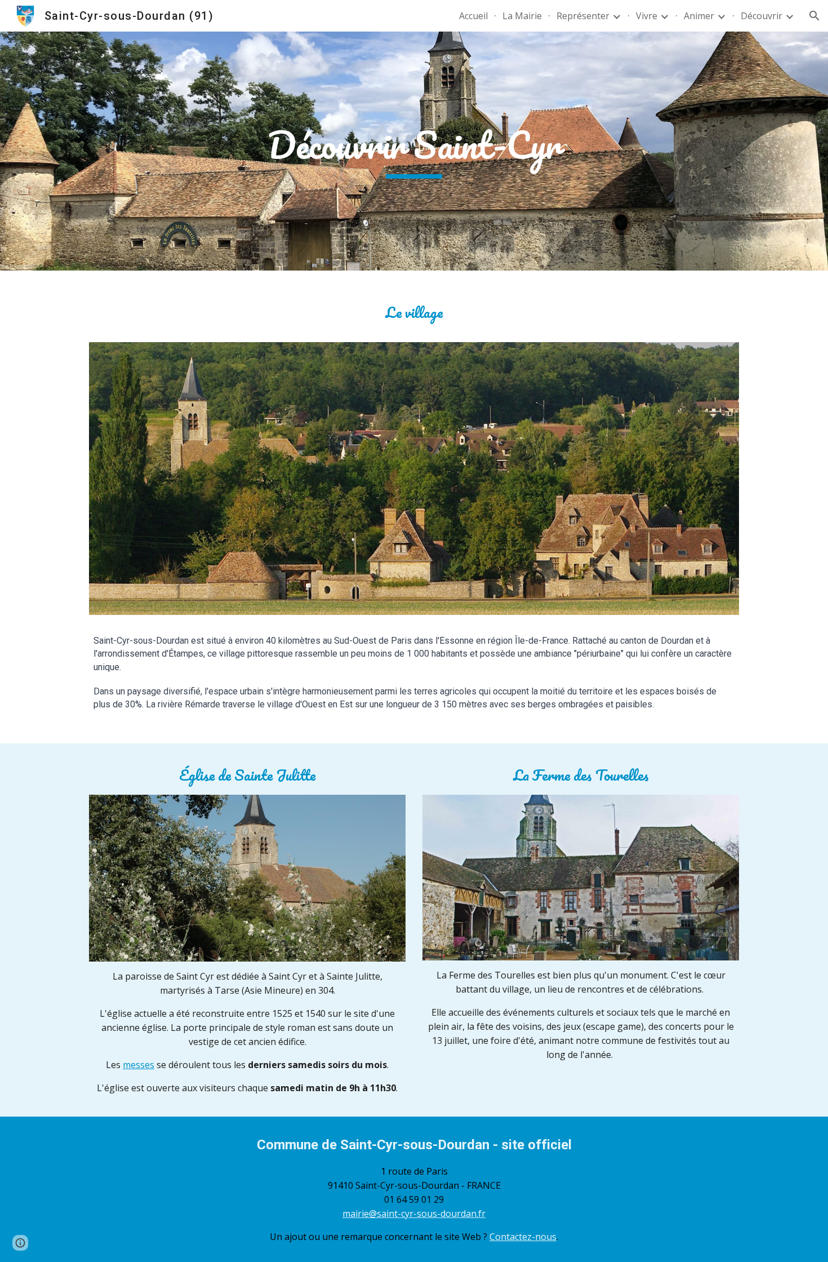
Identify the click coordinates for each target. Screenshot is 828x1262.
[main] (414, 151)
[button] (814, 15)
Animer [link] (699, 16)
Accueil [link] (473, 16)
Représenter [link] (583, 16)
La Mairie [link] (522, 16)
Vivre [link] (646, 16)
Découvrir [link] (761, 16)
